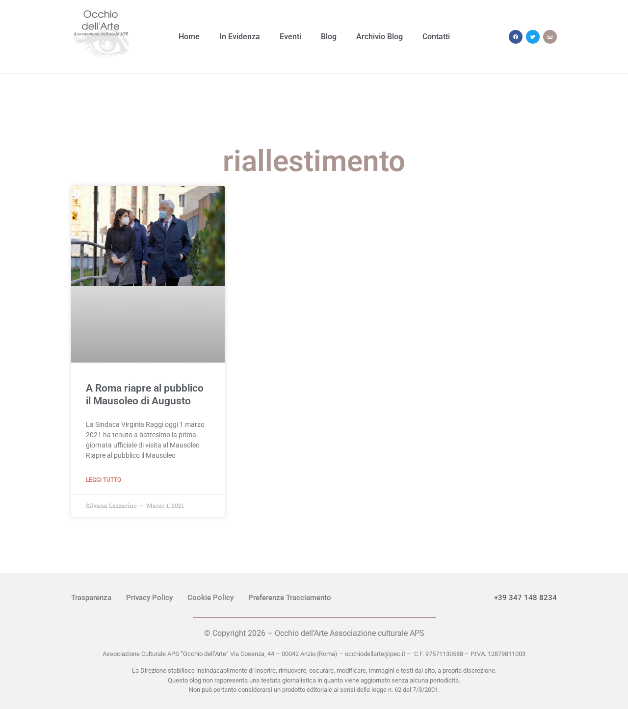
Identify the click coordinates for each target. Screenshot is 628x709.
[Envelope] (550, 37)
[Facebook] (516, 37)
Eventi (290, 36)
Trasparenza (91, 597)
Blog (329, 36)
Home (189, 36)
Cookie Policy (210, 597)
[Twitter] (533, 37)
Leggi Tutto (103, 479)
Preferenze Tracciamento (289, 597)
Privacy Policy (149, 597)
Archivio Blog (379, 36)
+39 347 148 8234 (525, 597)
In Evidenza (239, 36)
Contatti (436, 36)
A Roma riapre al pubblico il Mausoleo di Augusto (145, 394)
